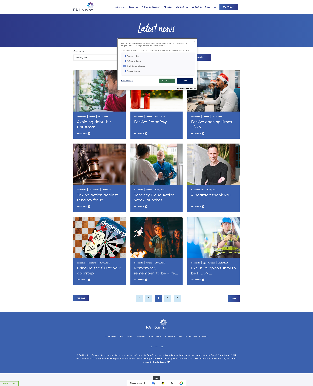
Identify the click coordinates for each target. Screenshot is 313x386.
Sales (207, 7)
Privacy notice (155, 336)
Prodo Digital (159, 362)
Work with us (182, 7)
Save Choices (166, 81)
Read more (82, 133)
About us (168, 7)
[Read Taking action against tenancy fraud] (99, 164)
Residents (133, 7)
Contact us (196, 7)
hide (156, 378)
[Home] (83, 7)
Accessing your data (173, 336)
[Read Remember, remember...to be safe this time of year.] (156, 237)
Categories (78, 51)
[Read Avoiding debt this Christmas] (99, 91)
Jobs (121, 336)
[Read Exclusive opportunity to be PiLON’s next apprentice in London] (213, 237)
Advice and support (151, 7)
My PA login (228, 7)
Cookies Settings (9, 384)
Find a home (120, 7)
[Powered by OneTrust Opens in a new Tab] (186, 88)
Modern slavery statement (196, 336)
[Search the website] (215, 7)
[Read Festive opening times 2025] (213, 91)
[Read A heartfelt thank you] (213, 164)
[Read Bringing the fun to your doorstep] (99, 237)
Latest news (111, 336)
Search (199, 57)
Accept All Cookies (185, 81)
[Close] (194, 41)
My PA (129, 336)
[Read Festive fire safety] (156, 91)
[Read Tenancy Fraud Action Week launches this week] (156, 164)
